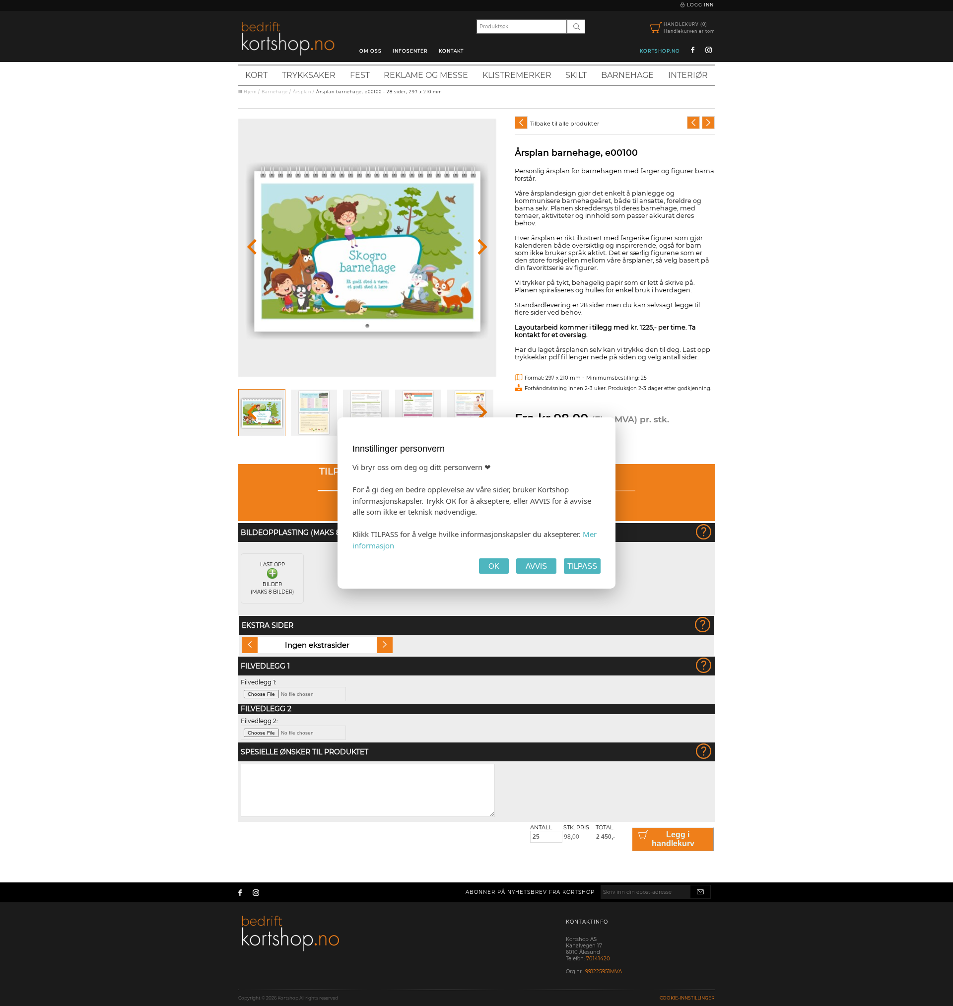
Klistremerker (516, 75)
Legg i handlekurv (673, 839)
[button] (261, 412)
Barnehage (627, 75)
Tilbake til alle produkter (564, 123)
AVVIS (536, 566)
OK (493, 566)
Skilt (576, 75)
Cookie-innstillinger (687, 998)
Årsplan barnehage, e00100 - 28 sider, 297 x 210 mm (379, 91)
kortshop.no (660, 51)
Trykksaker (309, 75)
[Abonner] (700, 892)
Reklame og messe (426, 75)
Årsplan (302, 91)
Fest (360, 75)
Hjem (250, 91)
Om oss (370, 51)
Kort (256, 75)
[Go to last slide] (253, 248)
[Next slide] (481, 248)
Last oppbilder (272, 578)
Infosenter (410, 51)
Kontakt (451, 51)
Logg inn (699, 4)
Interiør (688, 75)
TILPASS (582, 566)
